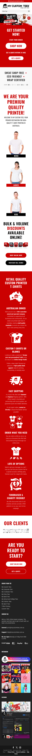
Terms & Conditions (20, 752)
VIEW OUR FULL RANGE (16, 263)
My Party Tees (6, 594)
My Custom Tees (6, 587)
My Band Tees (6, 597)
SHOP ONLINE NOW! (16, 255)
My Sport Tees (6, 604)
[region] (16, 20)
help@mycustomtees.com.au (15, 632)
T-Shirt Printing (6, 606)
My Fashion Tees (6, 601)
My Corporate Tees (7, 589)
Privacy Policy (11, 752)
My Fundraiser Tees (7, 592)
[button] (16, 20)
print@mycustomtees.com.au (15, 627)
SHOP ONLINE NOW (16, 564)
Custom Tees (5, 609)
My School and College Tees (10, 599)
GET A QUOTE (16, 58)
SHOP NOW (16, 46)
